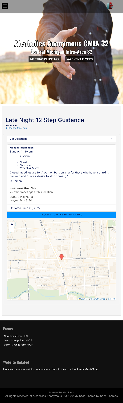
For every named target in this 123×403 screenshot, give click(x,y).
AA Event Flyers (80, 59)
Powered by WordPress (61, 392)
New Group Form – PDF (16, 336)
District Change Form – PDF (18, 344)
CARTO (111, 299)
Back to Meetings (17, 128)
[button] (61, 215)
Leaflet (84, 299)
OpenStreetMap (98, 299)
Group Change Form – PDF (18, 340)
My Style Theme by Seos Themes (96, 396)
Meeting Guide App (45, 59)
